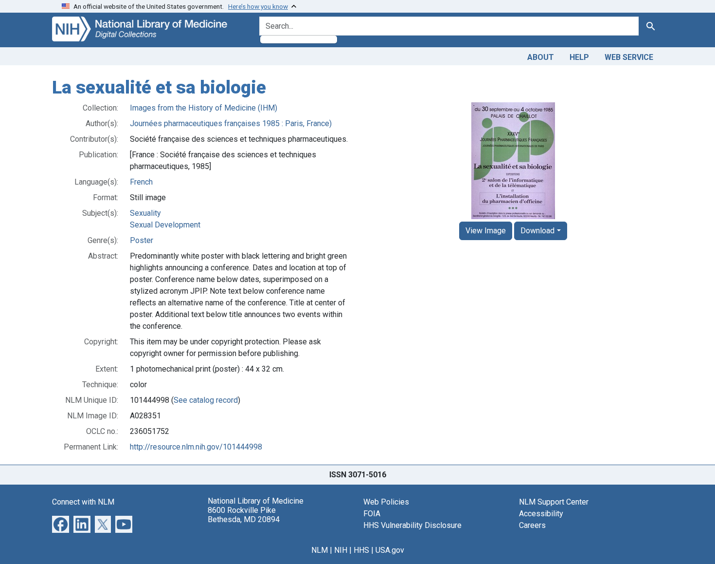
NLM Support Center (554, 502)
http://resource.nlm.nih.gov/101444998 (196, 446)
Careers (532, 525)
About (540, 57)
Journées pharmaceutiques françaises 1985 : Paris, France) (231, 123)
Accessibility (541, 513)
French (141, 182)
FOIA (371, 513)
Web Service (629, 57)
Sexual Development (165, 224)
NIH (340, 550)
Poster (141, 240)
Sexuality (145, 213)
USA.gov (389, 550)
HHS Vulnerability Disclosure (412, 525)
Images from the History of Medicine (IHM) (203, 108)
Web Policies (386, 502)
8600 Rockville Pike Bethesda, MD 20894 (244, 515)
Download (537, 230)
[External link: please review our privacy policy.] (60, 523)
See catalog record (206, 400)
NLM (319, 550)
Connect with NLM (83, 502)
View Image (485, 230)
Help (579, 57)
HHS (361, 550)
